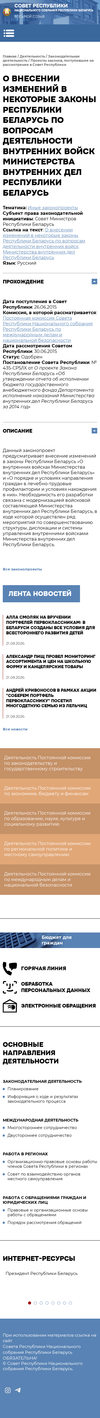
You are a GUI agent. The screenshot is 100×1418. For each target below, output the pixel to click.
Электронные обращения (58, 1006)
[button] (9, 33)
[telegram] (18, 1390)
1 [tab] (29, 1303)
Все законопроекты (22, 569)
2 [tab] (35, 1303)
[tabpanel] (50, 1274)
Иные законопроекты (53, 207)
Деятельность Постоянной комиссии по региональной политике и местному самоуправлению (47, 849)
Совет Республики (53, 7)
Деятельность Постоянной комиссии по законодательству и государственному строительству (47, 763)
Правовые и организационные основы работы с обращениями (48, 1213)
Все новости (15, 729)
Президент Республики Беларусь (42, 1273)
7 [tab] (64, 1303)
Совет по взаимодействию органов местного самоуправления (44, 1177)
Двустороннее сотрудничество (40, 1135)
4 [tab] (47, 1303)
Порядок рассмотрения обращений (45, 1222)
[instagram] (8, 1390)
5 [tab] (53, 1303)
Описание (17, 431)
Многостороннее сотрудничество (42, 1127)
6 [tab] (59, 1303)
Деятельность (32, 56)
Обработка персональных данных (55, 987)
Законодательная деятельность (42, 1081)
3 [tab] (41, 1303)
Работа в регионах (25, 1153)
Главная (10, 56)
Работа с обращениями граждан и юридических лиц (44, 1200)
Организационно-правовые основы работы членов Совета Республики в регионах (52, 1164)
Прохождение (23, 282)
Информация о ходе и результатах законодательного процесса (43, 1099)
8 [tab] (70, 1303)
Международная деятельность (40, 1120)
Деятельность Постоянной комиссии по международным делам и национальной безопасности (47, 879)
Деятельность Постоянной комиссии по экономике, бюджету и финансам (47, 791)
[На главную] (7, 12)
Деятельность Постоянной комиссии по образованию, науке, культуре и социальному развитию (47, 818)
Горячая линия (43, 968)
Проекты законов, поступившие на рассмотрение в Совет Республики (48, 62)
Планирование (23, 1088)
